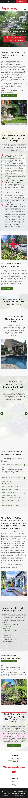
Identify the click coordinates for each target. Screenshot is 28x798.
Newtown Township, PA (10, 630)
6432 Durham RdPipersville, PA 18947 (14, 759)
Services (14, 781)
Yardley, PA (6, 632)
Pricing (14, 785)
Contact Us (21, 1)
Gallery (14, 783)
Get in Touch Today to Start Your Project (14, 740)
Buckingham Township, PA (10, 624)
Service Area (18, 646)
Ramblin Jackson (20, 795)
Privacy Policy (15, 793)
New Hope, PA (7, 626)
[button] (4, 354)
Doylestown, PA (7, 634)
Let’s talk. (10, 92)
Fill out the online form (9, 468)
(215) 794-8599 (11, 1)
